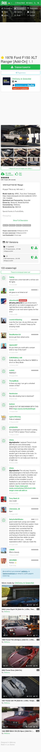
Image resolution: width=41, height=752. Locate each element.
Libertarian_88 (14, 509)
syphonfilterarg (15, 416)
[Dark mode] (34, 3)
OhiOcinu (7, 611)
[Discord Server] (16, 81)
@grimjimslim (14, 442)
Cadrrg (11, 277)
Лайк (20, 175)
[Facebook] (13, 81)
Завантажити (22, 67)
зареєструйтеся (9, 573)
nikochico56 (13, 300)
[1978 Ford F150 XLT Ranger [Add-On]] (20, 136)
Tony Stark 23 (14, 498)
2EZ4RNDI (13, 560)
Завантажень (9, 175)
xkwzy (11, 440)
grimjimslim (13, 427)
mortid (11, 290)
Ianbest (12, 404)
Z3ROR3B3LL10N (15, 357)
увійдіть (24, 571)
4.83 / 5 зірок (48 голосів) (8, 179)
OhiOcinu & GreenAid (21, 78)
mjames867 (13, 345)
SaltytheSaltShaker (16, 519)
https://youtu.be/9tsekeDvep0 (24, 409)
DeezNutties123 (15, 334)
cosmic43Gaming (15, 319)
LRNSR (11, 549)
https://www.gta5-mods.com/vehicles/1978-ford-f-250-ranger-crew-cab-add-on (22, 488)
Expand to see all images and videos (20, 168)
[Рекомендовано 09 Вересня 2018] (2, 57)
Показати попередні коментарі (20, 272)
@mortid (19, 303)
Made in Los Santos (8, 744)
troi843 (11, 370)
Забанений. (22, 300)
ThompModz (13, 381)
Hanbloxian (13, 393)
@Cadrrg (12, 303)
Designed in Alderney (8, 742)
